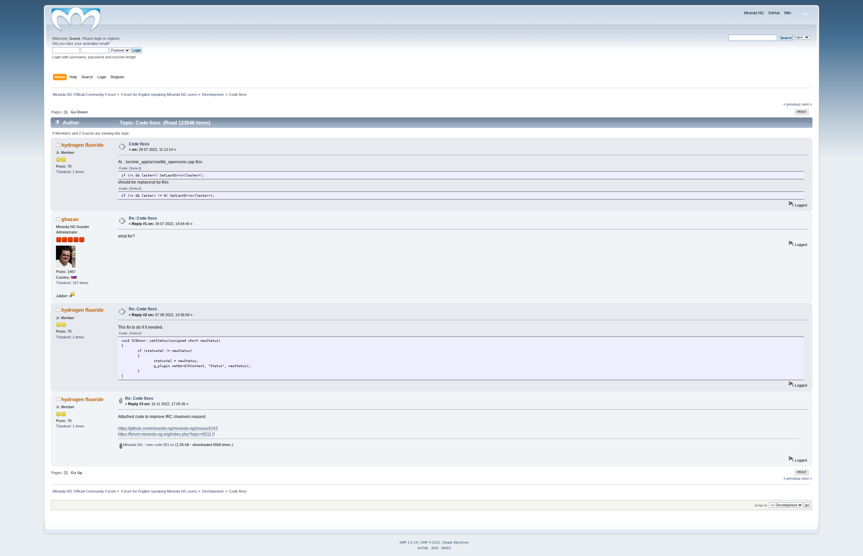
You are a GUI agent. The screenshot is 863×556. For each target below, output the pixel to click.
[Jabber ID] (72, 296)
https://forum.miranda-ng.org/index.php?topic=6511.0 (166, 434)
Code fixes (139, 144)
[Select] (135, 168)
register (113, 38)
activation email (95, 43)
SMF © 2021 (430, 542)
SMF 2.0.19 (408, 542)
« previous (792, 104)
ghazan (70, 219)
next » (807, 104)
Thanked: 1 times (70, 172)
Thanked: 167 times (72, 283)
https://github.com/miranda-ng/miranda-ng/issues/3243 (168, 428)
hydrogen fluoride (82, 145)
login (98, 38)
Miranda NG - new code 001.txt (148, 445)
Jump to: (761, 505)
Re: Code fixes (143, 218)
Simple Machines (455, 542)
